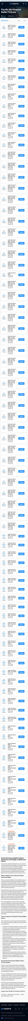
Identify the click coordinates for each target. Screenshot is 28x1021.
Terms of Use (15, 1015)
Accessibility (4, 1015)
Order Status (4, 1005)
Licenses (10, 1015)
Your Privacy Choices (9, 1018)
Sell (22, 1005)
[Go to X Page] (26, 1009)
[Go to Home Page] (14, 3)
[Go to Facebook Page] (22, 1009)
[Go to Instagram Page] (16, 1009)
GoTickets (3, 994)
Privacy (22, 1015)
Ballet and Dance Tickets (13, 994)
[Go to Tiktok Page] (19, 1009)
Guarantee (16, 1005)
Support (10, 1005)
